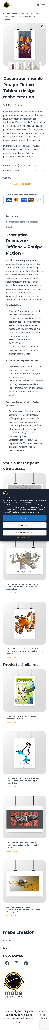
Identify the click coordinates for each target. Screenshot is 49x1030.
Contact (7, 948)
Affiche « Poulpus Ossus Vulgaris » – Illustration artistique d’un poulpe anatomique (22, 586)
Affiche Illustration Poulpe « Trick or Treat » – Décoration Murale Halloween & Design (24, 651)
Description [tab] (12, 215)
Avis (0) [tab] (9, 227)
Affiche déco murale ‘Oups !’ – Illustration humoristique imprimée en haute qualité (23, 909)
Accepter (24, 518)
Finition (7, 170)
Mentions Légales (13, 1011)
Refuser (24, 525)
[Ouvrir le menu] (43, 5)
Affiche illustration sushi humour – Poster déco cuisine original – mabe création (22, 845)
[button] (42, 26)
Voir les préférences (24, 532)
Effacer (43, 170)
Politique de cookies (23, 537)
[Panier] (38, 5)
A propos (7, 940)
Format (7, 165)
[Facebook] (7, 963)
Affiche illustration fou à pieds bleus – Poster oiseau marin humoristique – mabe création (23, 780)
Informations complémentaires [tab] (22, 221)
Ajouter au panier (22, 183)
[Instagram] (17, 963)
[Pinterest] (26, 963)
